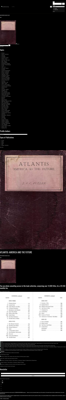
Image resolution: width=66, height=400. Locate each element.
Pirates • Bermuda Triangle (6, 110)
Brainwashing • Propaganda (6, 63)
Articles (3, 140)
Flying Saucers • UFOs (5, 82)
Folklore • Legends (4, 83)
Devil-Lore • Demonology (5, 71)
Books (3, 141)
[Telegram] (3, 19)
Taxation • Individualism (5, 122)
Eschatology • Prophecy (5, 76)
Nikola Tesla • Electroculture (6, 104)
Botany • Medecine (4, 62)
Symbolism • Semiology (5, 120)
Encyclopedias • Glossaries (6, 75)
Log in (54, 11)
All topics (3, 53)
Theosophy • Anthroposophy (6, 123)
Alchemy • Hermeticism (5, 54)
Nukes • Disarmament (5, 108)
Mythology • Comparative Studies (7, 101)
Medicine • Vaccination (5, 145)
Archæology (3, 56)
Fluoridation (3, 81)
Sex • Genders (4, 118)
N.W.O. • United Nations (5, 102)
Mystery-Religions (4, 99)
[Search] (63, 4)
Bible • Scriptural (4, 61)
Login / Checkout (2, 291)
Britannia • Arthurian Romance (6, 64)
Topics (54, 5)
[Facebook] (0, 19)
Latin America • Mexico (5, 95)
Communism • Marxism (5, 68)
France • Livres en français (6, 84)
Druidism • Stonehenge (5, 72)
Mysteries (3, 98)
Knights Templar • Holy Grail (6, 94)
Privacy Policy (7, 378)
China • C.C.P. (4, 67)
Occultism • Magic (4, 109)
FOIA (2, 144)
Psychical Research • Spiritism (6, 112)
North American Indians (5, 106)
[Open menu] (51, 6)
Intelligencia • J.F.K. (4, 90)
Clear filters (2, 46)
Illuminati (3, 88)
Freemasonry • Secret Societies (6, 85)
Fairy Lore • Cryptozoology (6, 77)
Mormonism (3, 97)
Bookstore (3, 378)
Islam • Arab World (4, 91)
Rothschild (3, 116)
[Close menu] (54, 2)
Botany (3, 142)
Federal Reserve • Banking (5, 78)
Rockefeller (3, 113)
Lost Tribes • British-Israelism (6, 96)
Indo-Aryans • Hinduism (5, 89)
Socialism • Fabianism (5, 119)
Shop (57, 343)
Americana (3, 55)
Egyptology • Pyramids (5, 74)
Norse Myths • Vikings (5, 105)
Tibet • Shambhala (4, 124)
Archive (1, 378)
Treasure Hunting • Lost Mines (6, 125)
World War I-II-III (4, 127)
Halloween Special (4, 87)
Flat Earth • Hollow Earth (5, 80)
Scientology (3, 117)
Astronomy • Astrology (5, 57)
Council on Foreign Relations (6, 70)
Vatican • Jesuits (4, 126)
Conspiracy (3, 69)
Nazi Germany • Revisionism (6, 103)
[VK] (2, 19)
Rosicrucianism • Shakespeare (6, 115)
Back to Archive (7, 291)
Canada (3, 65)
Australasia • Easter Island (6, 60)
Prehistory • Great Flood (5, 111)
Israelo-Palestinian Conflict (6, 92)
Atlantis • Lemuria (4, 58)
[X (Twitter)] (1, 19)
